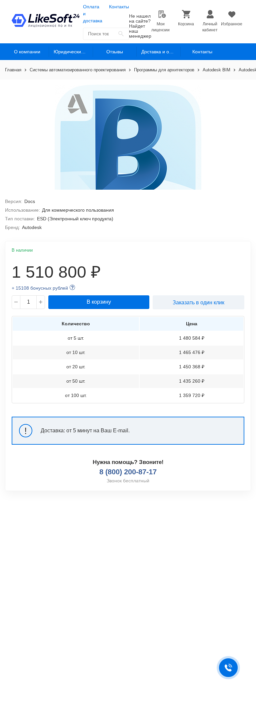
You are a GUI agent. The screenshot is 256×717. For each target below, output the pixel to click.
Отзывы (114, 51)
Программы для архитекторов (164, 69)
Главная (13, 69)
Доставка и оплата (160, 51)
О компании (27, 51)
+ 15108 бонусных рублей (40, 288)
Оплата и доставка (92, 13)
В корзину (99, 302)
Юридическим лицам (73, 51)
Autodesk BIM (216, 69)
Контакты (119, 6)
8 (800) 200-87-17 (128, 472)
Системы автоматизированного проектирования (78, 69)
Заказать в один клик (198, 302)
